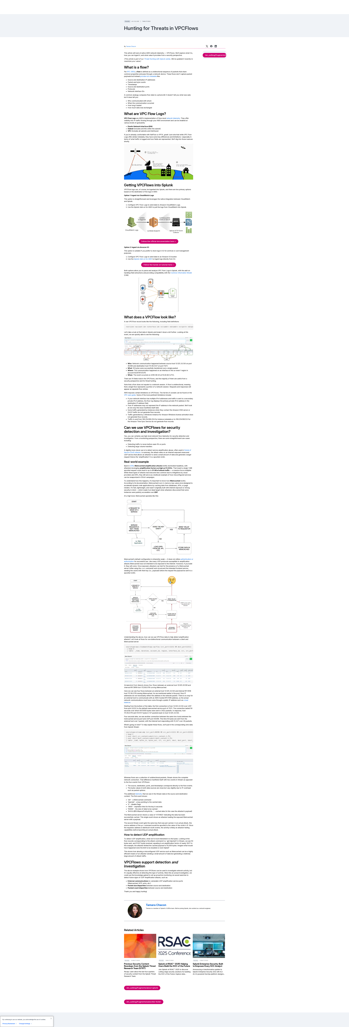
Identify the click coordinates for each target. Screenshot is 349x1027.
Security (127, 21)
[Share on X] (207, 46)
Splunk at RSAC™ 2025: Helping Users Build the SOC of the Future (174, 965)
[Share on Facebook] (211, 46)
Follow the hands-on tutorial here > (159, 265)
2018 (132, 466)
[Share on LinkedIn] (216, 46)
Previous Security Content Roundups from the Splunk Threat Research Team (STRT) (140, 966)
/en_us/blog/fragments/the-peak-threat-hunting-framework (215, 55)
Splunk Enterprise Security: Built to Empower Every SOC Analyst (208, 965)
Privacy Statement (9, 1023)
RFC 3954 (131, 72)
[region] (26, 1021)
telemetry (138, 794)
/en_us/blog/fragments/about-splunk (142, 988)
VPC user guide (130, 395)
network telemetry (173, 118)
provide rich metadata (148, 76)
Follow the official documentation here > (158, 241)
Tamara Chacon (131, 46)
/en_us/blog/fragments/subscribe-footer (143, 1002)
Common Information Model (181, 273)
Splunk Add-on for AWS (143, 259)
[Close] (51, 1018)
